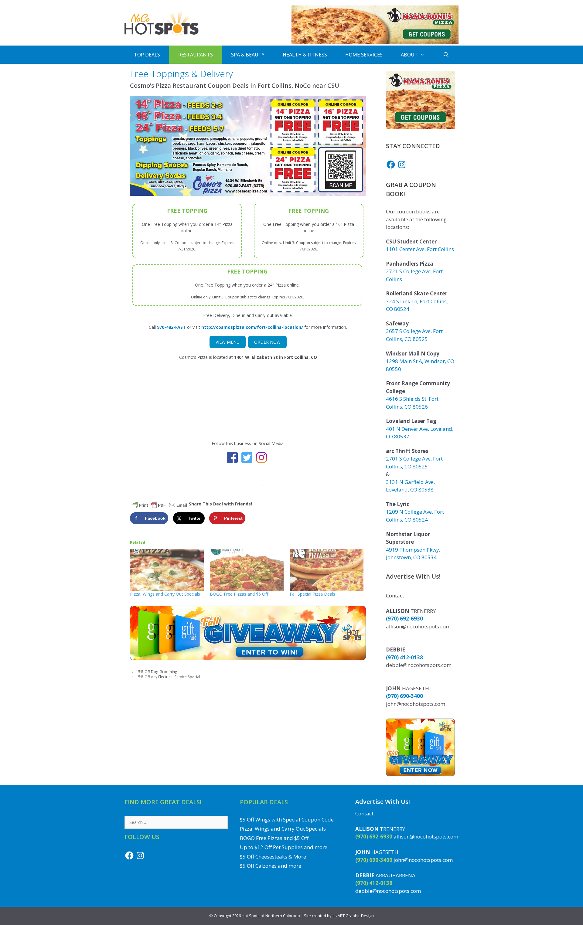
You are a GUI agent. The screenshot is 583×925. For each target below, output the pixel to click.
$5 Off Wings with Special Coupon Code (287, 819)
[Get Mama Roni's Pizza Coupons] (375, 42)
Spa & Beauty (247, 54)
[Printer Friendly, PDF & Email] (159, 505)
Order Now (267, 342)
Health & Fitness (305, 54)
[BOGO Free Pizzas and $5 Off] (247, 570)
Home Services (364, 54)
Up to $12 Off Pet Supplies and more (283, 847)
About (409, 54)
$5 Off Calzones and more (270, 865)
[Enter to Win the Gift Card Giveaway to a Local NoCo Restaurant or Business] (248, 658)
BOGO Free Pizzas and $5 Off (239, 594)
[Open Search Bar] (446, 55)
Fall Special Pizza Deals (312, 594)
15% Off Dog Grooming (156, 671)
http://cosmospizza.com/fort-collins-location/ (252, 327)
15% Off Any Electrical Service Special (168, 676)
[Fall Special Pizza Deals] (326, 570)
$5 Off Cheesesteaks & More (273, 856)
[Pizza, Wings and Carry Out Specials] (167, 570)
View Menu (228, 342)
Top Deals (147, 54)
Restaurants (195, 54)
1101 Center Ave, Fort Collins (420, 249)
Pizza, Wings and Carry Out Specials (165, 594)
